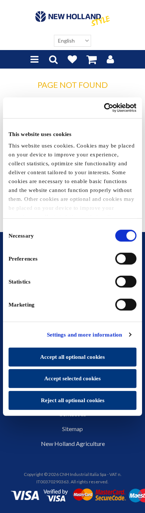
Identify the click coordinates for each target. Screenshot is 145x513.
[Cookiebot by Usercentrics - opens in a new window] (104, 108)
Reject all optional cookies (72, 400)
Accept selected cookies (72, 378)
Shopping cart (91, 59)
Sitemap (72, 428)
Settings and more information (84, 335)
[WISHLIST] (72, 59)
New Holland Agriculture (73, 443)
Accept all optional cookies (72, 357)
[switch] (125, 258)
